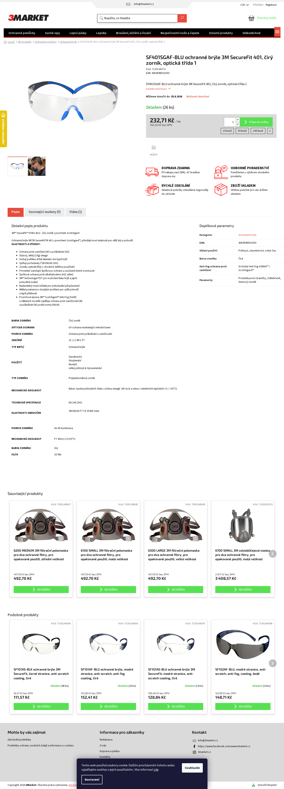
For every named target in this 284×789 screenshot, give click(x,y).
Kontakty (105, 757)
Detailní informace (156, 89)
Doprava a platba (109, 751)
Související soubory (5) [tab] (44, 212)
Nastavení (92, 779)
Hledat (182, 18)
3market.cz (204, 752)
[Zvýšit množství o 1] (238, 120)
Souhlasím (192, 768)
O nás (103, 746)
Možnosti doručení (198, 97)
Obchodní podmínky (19, 740)
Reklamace (106, 740)
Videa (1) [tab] (75, 212)
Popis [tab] (16, 212)
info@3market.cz (208, 740)
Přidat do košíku (259, 122)
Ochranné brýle (247, 235)
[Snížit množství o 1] (238, 124)
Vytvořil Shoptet (267, 785)
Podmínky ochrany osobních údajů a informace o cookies (41, 746)
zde (156, 769)
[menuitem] (22, 33)
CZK (243, 5)
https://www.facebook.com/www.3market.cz (224, 746)
